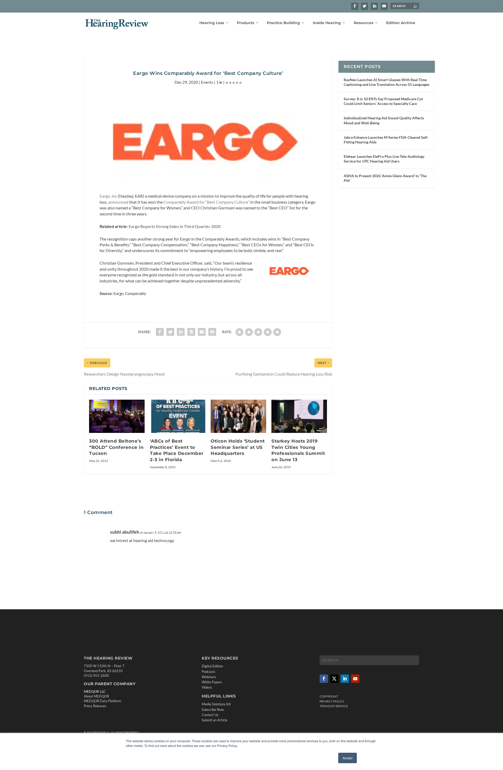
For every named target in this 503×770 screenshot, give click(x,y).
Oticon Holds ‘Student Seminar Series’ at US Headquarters (238, 447)
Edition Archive (400, 23)
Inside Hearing (327, 23)
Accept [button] (347, 758)
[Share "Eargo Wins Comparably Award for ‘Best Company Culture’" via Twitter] (170, 332)
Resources (363, 23)
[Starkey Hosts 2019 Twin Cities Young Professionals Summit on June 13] (299, 416)
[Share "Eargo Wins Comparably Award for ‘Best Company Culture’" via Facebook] (160, 332)
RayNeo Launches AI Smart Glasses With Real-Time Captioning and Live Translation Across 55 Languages (386, 82)
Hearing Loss (211, 23)
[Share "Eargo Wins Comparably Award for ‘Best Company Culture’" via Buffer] (191, 332)
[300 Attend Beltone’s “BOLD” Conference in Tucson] (117, 416)
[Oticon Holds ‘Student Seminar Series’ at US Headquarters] (238, 416)
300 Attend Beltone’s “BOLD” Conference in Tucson (116, 447)
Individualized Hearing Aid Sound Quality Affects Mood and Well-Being (384, 120)
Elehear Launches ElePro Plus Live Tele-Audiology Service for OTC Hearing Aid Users (384, 158)
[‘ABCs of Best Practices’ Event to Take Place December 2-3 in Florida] (177, 416)
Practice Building (283, 23)
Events (207, 82)
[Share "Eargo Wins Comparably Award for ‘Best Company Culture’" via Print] (212, 332)
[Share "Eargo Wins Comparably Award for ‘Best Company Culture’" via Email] (201, 332)
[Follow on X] (334, 678)
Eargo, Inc (108, 195)
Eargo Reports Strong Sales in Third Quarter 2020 (174, 226)
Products (245, 23)
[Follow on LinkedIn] (345, 678)
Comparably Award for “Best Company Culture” (206, 201)
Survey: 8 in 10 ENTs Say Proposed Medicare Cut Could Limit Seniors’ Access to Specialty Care (383, 101)
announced (118, 201)
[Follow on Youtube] (355, 678)
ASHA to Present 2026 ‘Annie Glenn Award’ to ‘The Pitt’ (385, 178)
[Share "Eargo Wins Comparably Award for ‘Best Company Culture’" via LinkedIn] (181, 332)
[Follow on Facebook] (324, 678)
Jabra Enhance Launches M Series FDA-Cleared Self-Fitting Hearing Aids (386, 139)
